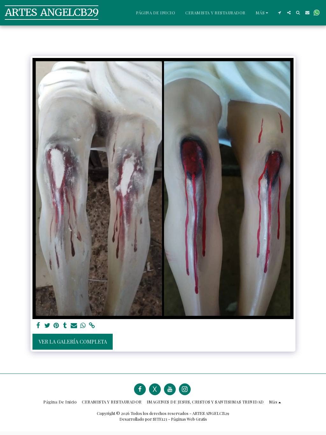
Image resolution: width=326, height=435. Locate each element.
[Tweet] (47, 325)
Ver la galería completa (73, 341)
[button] (279, 13)
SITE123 (160, 419)
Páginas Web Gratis (189, 419)
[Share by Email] (74, 325)
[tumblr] (65, 325)
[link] (92, 325)
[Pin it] (56, 325)
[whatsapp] (83, 325)
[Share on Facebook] (38, 325)
